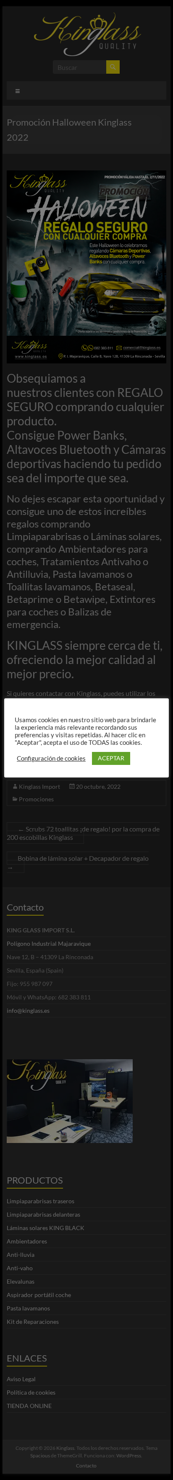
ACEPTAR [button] (111, 758)
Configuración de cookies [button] (51, 758)
